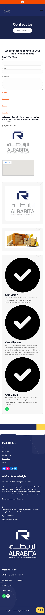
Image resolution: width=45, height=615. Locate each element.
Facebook (5, 99)
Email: (4, 68)
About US (5, 451)
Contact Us (26, 30)
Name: (4, 60)
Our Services (6, 455)
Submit (4, 93)
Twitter (4, 106)
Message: (5, 77)
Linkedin (5, 113)
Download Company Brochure (12, 499)
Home (17, 30)
